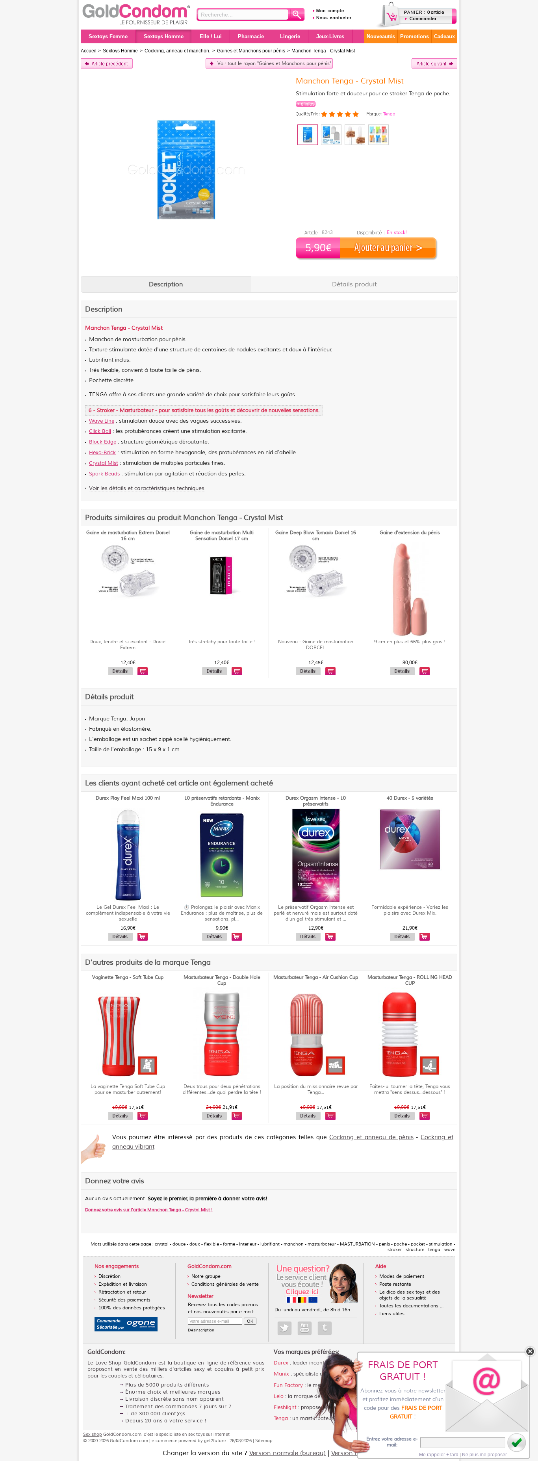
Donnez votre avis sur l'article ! (149, 1209)
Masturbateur (137, 410)
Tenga (389, 114)
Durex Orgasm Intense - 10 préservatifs (316, 801)
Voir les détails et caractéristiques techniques (146, 488)
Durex (281, 1363)
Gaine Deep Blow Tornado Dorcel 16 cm (315, 536)
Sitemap (264, 1440)
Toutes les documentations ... (411, 1306)
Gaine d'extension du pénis (410, 533)
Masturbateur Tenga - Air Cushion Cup (315, 977)
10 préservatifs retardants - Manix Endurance (222, 801)
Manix (281, 1374)
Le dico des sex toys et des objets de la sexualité (409, 1295)
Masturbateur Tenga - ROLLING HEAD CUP (409, 980)
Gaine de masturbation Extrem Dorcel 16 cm (128, 536)
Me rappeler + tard (438, 1454)
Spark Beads (104, 474)
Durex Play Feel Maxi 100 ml (128, 798)
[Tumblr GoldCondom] (324, 1328)
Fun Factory (288, 1385)
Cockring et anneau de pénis (371, 1137)
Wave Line (101, 421)
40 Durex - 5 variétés (410, 798)
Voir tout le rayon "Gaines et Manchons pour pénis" (274, 64)
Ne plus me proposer (484, 1454)
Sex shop (92, 1434)
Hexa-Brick (102, 452)
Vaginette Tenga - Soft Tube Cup (127, 977)
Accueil (88, 51)
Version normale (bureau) (287, 1453)
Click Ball (100, 431)
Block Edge (102, 442)
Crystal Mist (103, 463)
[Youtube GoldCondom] (304, 1328)
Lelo (279, 1396)
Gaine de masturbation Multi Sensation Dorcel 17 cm (222, 536)
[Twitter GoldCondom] (284, 1328)
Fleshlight (285, 1407)
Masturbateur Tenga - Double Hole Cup (222, 980)
